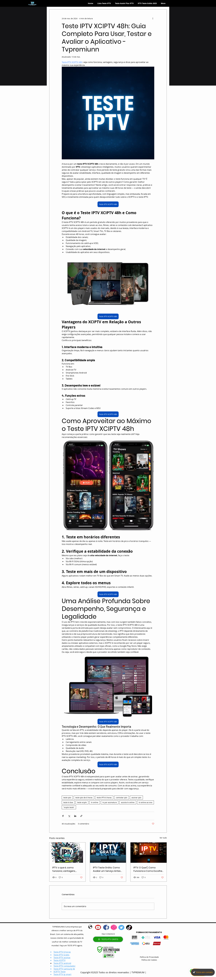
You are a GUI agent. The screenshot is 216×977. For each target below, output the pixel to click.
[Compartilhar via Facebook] (63, 816)
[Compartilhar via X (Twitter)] (69, 816)
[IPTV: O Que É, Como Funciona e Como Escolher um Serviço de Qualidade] (148, 852)
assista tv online (127, 802)
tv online (94, 802)
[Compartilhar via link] (81, 816)
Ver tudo (163, 838)
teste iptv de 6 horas (83, 797)
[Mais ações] (152, 18)
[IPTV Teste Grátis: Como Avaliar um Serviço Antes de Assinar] (108, 852)
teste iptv (67, 797)
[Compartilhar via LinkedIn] (75, 816)
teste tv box (68, 802)
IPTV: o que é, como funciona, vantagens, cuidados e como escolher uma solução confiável (67, 869)
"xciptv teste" (68, 807)
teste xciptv (82, 802)
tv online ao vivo (145, 802)
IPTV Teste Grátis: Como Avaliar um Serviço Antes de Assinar (107, 869)
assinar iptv (136, 797)
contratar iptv (121, 797)
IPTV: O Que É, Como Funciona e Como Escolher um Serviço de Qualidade (148, 869)
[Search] (166, 3)
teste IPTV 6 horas (104, 797)
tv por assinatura (109, 802)
